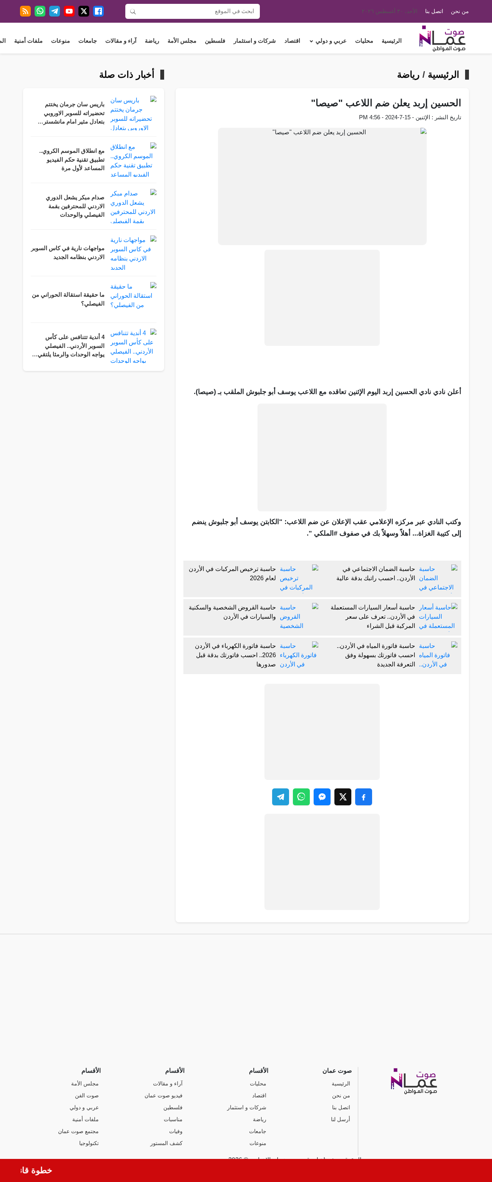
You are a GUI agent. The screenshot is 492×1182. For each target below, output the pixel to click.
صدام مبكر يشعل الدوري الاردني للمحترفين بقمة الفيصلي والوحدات (75, 206)
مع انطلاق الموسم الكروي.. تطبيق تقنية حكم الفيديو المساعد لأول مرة (72, 159)
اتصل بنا (434, 11)
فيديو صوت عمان (164, 1096)
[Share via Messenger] (322, 796)
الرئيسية (392, 41)
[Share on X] (342, 796)
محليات (364, 41)
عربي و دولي (331, 41)
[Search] (133, 11)
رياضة (152, 41)
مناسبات (173, 1119)
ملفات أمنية (28, 41)
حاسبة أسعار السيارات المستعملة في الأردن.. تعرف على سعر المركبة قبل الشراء (373, 616)
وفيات (176, 1131)
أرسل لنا (340, 1119)
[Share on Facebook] (363, 796)
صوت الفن (87, 1096)
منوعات (60, 41)
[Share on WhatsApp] (301, 796)
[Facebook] (98, 11)
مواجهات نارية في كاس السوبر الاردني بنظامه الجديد (68, 252)
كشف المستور (166, 1143)
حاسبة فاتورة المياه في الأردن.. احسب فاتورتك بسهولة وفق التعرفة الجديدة (376, 655)
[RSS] (25, 11)
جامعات (87, 41)
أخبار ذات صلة (127, 75)
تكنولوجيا (89, 1143)
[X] (83, 11)
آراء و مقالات (120, 41)
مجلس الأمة (182, 41)
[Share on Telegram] (280, 796)
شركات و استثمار (255, 41)
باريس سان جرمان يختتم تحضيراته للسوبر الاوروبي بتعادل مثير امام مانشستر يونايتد (74, 113)
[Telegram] (54, 11)
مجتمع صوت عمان (78, 1131)
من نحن (460, 11)
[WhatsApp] (40, 11)
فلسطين (215, 41)
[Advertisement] (322, 298)
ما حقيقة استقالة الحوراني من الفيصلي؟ (68, 299)
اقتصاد (292, 41)
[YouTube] (69, 11)
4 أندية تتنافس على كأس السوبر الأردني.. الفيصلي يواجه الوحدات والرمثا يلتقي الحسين (71, 346)
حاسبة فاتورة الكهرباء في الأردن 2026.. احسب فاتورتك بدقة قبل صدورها (235, 655)
